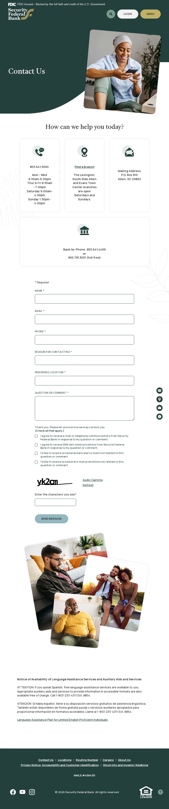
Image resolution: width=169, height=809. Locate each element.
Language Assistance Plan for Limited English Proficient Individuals (62, 720)
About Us (124, 760)
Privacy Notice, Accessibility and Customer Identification (60, 765)
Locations (65, 760)
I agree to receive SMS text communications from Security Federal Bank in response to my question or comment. (82, 446)
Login (130, 14)
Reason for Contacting (53, 352)
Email (40, 311)
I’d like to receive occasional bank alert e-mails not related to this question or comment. (82, 454)
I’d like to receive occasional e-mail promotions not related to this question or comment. (82, 463)
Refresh (88, 485)
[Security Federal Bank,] (21, 14)
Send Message (51, 518)
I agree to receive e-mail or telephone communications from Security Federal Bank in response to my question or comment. (84, 437)
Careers (108, 760)
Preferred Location (50, 372)
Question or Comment (52, 392)
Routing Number (87, 760)
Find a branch (84, 167)
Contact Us (46, 760)
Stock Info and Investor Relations (125, 765)
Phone (40, 331)
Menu (151, 14)
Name (40, 290)
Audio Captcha (93, 480)
